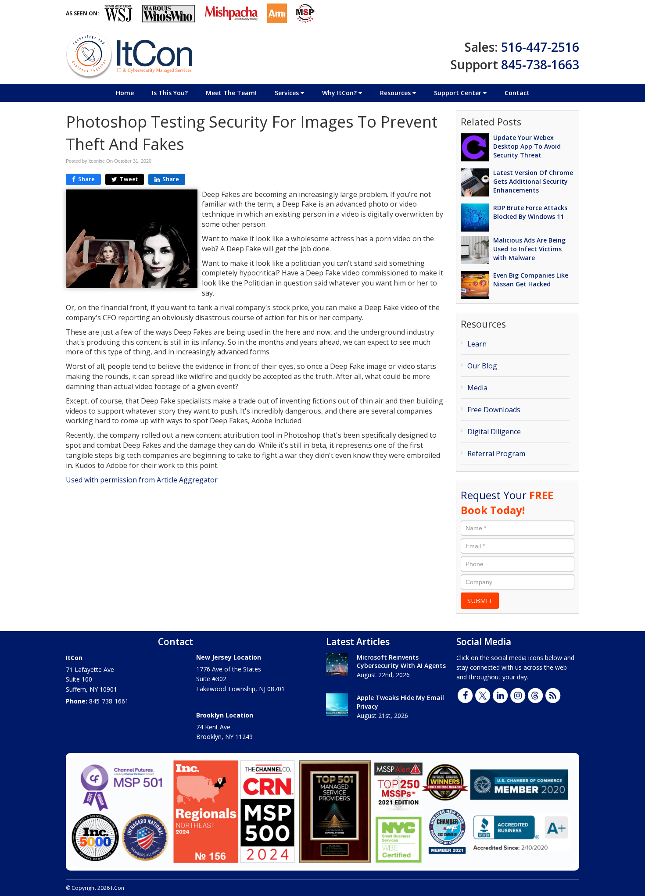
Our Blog (482, 366)
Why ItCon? (340, 93)
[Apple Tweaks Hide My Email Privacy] (337, 704)
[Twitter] (482, 695)
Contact (517, 93)
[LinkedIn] (500, 695)
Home (125, 93)
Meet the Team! (231, 93)
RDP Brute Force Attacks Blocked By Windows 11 (530, 212)
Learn (477, 344)
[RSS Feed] (553, 695)
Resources (396, 93)
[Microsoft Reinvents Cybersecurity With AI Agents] (337, 664)
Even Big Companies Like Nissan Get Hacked (530, 279)
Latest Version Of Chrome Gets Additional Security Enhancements (533, 181)
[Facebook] (465, 695)
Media (477, 388)
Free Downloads (493, 409)
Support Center (458, 93)
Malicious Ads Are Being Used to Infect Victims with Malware (529, 249)
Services (288, 93)
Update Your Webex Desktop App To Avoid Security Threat (527, 146)
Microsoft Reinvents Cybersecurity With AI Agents (401, 661)
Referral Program (496, 453)
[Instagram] (518, 695)
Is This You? (170, 93)
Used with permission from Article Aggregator (142, 480)
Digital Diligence (494, 431)
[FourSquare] (535, 695)
